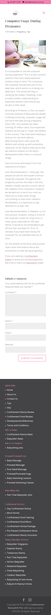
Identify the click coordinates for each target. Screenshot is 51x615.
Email (8, 332)
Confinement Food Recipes (20, 416)
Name (9, 320)
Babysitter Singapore (17, 544)
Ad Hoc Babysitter (15, 561)
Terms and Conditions (18, 425)
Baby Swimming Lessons (19, 478)
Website (9, 344)
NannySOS (31, 262)
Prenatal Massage (16, 464)
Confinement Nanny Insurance (22, 535)
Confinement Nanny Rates (20, 434)
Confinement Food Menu (19, 521)
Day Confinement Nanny (19, 508)
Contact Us (12, 398)
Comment (10, 292)
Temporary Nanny (16, 552)
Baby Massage (14, 460)
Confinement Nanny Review (20, 412)
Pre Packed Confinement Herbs (22, 530)
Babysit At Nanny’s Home (19, 583)
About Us (11, 394)
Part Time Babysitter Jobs (19, 494)
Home (10, 389)
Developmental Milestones (20, 420)
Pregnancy (21, 31)
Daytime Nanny (14, 548)
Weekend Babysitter (17, 566)
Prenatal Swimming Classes (20, 482)
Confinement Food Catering (20, 517)
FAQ (9, 407)
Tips (28, 31)
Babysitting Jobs (15, 447)
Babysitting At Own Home (19, 579)
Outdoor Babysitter (16, 575)
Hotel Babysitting (15, 570)
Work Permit (13, 512)
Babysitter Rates (15, 438)
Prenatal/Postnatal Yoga (19, 473)
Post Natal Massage (17, 469)
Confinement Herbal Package (21, 526)
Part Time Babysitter (17, 557)
